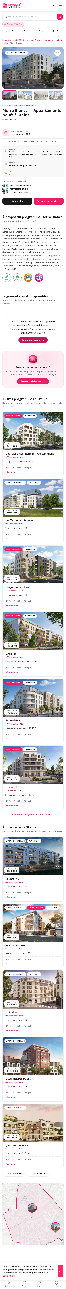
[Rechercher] (60, 17)
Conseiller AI (56, 1286)
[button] (32, 1208)
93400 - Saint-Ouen (38, 1173)
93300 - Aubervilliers (14, 1173)
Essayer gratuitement (31, 381)
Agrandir (55, 1188)
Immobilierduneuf (12, 5)
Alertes (39, 1286)
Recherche (9, 1286)
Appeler (19, 201)
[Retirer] (22, 24)
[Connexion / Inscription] (53, 5)
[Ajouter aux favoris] (57, 53)
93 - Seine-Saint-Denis (29, 40)
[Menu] (60, 5)
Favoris (24, 1286)
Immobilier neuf (9, 40)
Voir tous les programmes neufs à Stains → (33, 814)
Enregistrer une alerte (48, 201)
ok (60, 1271)
